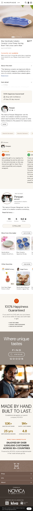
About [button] (3, 482)
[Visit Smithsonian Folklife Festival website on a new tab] (7, 503)
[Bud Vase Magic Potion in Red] (8, 278)
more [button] (4, 124)
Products (9, 221)
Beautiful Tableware (22, 133)
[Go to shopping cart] (31, 2)
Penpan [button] (12, 108)
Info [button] (2, 478)
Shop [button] (3, 474)
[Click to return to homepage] (12, 2)
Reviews (16, 221)
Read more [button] (4, 76)
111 (9, 219)
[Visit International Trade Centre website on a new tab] (24, 503)
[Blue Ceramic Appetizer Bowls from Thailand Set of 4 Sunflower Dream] (23, 243)
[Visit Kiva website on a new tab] (14, 503)
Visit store (26, 233)
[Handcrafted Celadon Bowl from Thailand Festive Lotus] (8, 243)
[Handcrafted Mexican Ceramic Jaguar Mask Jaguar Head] (23, 278)
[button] (2, 2)
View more (27, 264)
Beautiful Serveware (8, 133)
